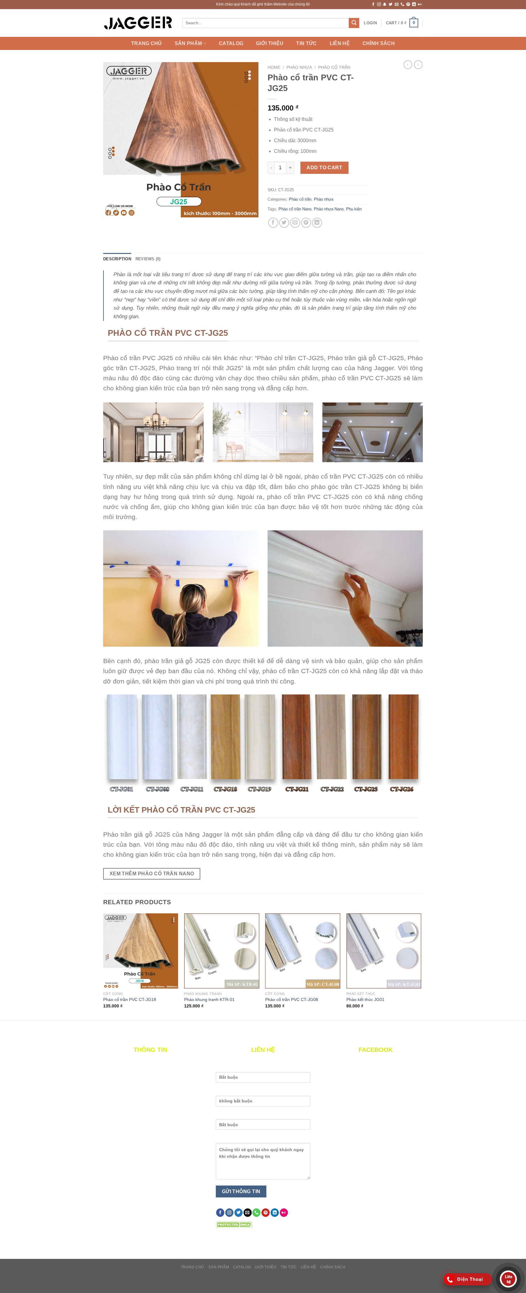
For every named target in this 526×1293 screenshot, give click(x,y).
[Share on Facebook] (273, 223)
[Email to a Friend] (295, 223)
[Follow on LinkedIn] (414, 4)
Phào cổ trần (334, 67)
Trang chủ (146, 43)
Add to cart (324, 167)
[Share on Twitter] (284, 223)
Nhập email (227, 1092)
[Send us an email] (396, 4)
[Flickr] (420, 4)
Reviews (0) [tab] (148, 259)
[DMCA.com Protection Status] (234, 1224)
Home (274, 67)
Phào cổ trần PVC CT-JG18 (129, 999)
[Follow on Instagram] (379, 4)
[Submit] (354, 23)
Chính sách (379, 43)
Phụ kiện (354, 209)
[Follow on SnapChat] (385, 4)
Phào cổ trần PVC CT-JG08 (291, 999)
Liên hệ (340, 43)
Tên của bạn (229, 1068)
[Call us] (402, 4)
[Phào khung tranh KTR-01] (221, 951)
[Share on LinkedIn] (317, 223)
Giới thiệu (269, 43)
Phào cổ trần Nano (295, 209)
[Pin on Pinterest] (306, 223)
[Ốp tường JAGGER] (138, 23)
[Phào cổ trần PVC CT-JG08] (302, 951)
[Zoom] (111, 210)
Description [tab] (117, 259)
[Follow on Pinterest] (408, 4)
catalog (231, 43)
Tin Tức (306, 43)
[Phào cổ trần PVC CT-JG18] (140, 951)
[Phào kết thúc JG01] (384, 951)
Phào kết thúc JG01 (365, 999)
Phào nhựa (299, 67)
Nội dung (225, 1139)
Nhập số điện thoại (235, 1115)
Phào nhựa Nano (329, 209)
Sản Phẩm (188, 43)
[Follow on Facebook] (373, 4)
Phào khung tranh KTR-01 (209, 999)
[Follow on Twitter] (390, 4)
